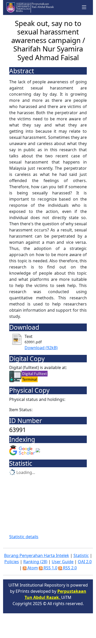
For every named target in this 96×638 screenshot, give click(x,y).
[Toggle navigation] (84, 7)
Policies (11, 561)
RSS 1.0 (49, 568)
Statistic (81, 555)
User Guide (62, 561)
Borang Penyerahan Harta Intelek (36, 555)
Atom (32, 568)
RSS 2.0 (69, 568)
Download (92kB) (41, 348)
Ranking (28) (35, 561)
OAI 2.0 (85, 561)
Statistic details (23, 537)
